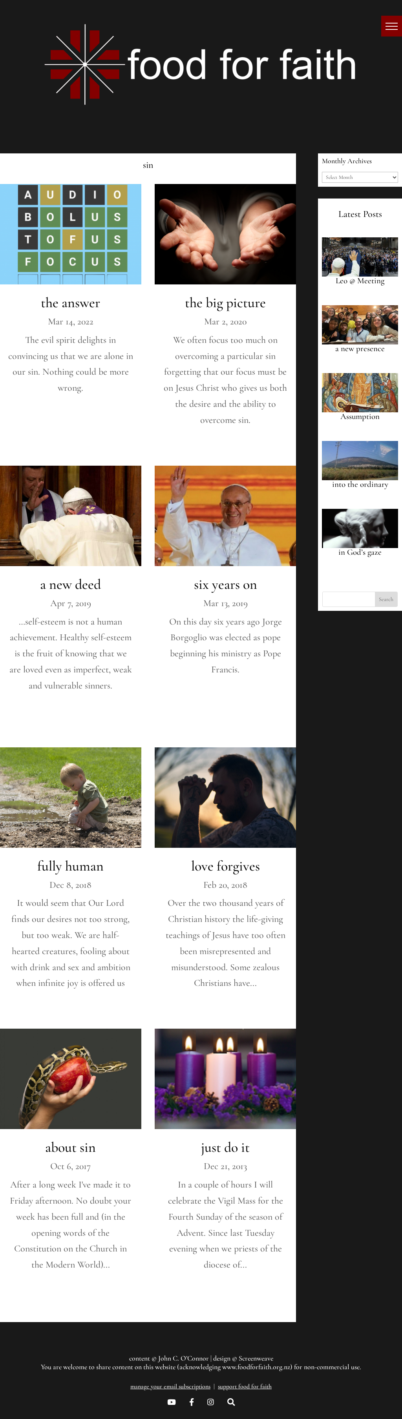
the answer (70, 302)
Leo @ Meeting (360, 281)
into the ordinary (360, 484)
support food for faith (245, 1386)
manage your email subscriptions (170, 1386)
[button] (391, 26)
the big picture (225, 302)
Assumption (360, 416)
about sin (70, 1147)
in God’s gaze (360, 552)
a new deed (70, 584)
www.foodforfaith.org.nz (256, 1367)
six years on (225, 584)
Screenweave (256, 1358)
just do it (225, 1147)
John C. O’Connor (183, 1358)
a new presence (360, 348)
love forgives (225, 866)
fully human (70, 866)
